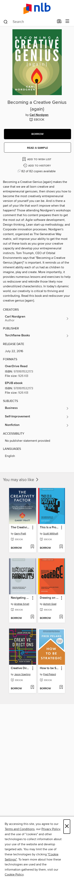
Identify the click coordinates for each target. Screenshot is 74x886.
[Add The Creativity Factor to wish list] (32, 546)
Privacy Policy (50, 829)
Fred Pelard (49, 674)
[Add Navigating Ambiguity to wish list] (32, 617)
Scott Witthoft (50, 533)
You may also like (19, 479)
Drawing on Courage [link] (50, 598)
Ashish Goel (49, 604)
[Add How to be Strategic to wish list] (61, 687)
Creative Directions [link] (21, 668)
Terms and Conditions (20, 829)
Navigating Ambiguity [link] (21, 598)
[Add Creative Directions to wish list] (32, 687)
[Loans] (59, 22)
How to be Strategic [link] (50, 668)
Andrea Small (21, 604)
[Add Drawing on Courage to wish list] (61, 617)
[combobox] (29, 21)
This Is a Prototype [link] (50, 527)
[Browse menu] (67, 21)
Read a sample (37, 148)
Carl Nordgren (39, 115)
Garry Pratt (20, 533)
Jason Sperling (22, 674)
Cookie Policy (14, 875)
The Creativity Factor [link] (21, 527)
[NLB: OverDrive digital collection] (37, 8)
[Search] (5, 21)
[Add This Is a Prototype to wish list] (61, 546)
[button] (37, 134)
